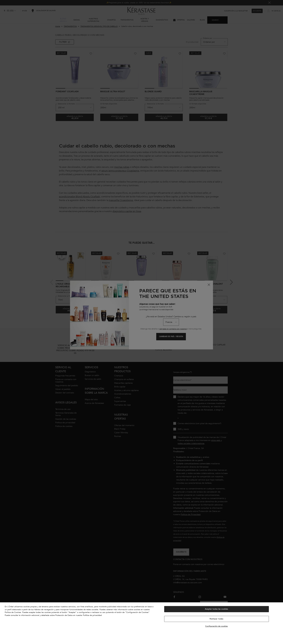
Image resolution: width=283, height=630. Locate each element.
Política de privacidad (92, 615)
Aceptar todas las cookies (216, 609)
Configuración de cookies (216, 626)
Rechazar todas (216, 619)
